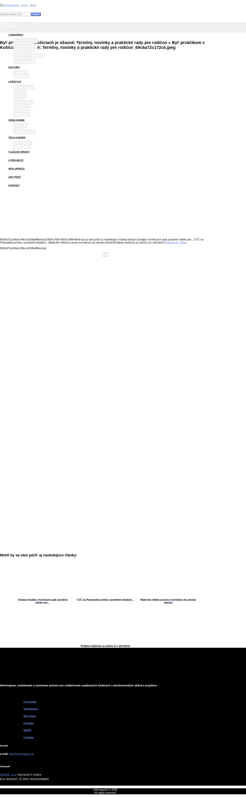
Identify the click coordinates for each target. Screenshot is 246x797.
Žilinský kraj (22, 52)
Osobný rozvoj (24, 131)
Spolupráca (16, 168)
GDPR (27, 730)
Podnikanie (22, 146)
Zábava (19, 96)
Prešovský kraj (24, 61)
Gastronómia (23, 102)
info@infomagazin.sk (21, 753)
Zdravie (20, 90)
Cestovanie (22, 108)
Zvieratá (20, 105)
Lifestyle (14, 81)
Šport (18, 111)
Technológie (23, 143)
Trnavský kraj (23, 43)
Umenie (20, 72)
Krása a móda (24, 87)
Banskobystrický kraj (28, 55)
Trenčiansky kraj (25, 46)
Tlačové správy (19, 152)
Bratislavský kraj (25, 40)
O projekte (15, 160)
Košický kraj (23, 58)
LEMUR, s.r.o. (8, 774)
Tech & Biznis (16, 137)
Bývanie (20, 93)
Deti (17, 99)
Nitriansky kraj (24, 49)
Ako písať (14, 177)
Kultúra (14, 67)
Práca (18, 128)
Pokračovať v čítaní (175, 242)
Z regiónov (15, 34)
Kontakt (14, 185)
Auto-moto (22, 114)
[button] (8, 26)
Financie (20, 125)
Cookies (28, 737)
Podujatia (21, 75)
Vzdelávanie (16, 120)
